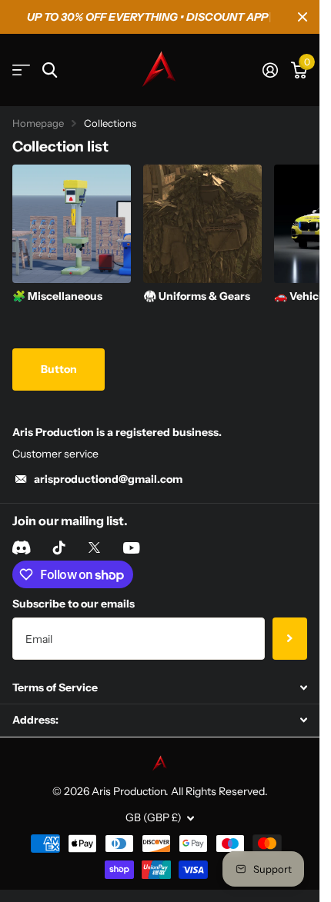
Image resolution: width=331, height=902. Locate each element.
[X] (94, 547)
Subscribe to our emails (73, 604)
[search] (49, 70)
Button (59, 369)
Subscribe (289, 638)
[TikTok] (59, 547)
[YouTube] (131, 548)
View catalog (21, 70)
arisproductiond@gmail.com (108, 479)
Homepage (38, 123)
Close (302, 17)
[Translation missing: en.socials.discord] (21, 547)
